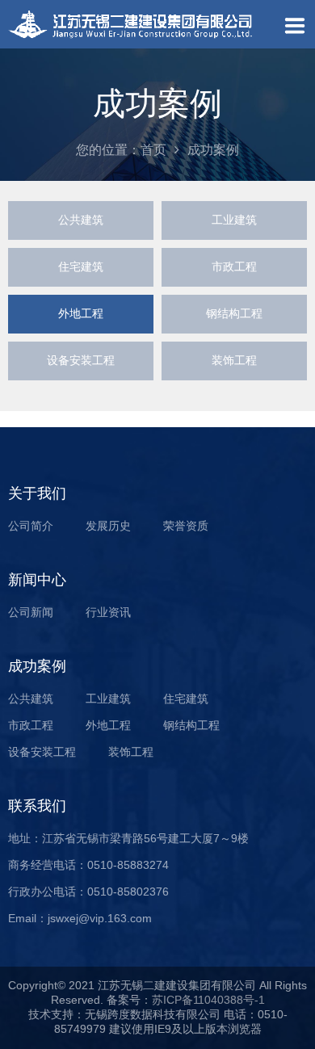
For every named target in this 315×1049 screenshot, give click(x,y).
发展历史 (108, 525)
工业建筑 (234, 219)
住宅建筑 (80, 266)
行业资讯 (108, 612)
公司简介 (30, 525)
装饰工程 (234, 360)
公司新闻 (30, 612)
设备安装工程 (81, 360)
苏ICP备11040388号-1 (208, 999)
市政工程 (234, 266)
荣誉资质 (185, 525)
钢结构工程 (234, 313)
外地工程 (80, 313)
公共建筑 (80, 219)
